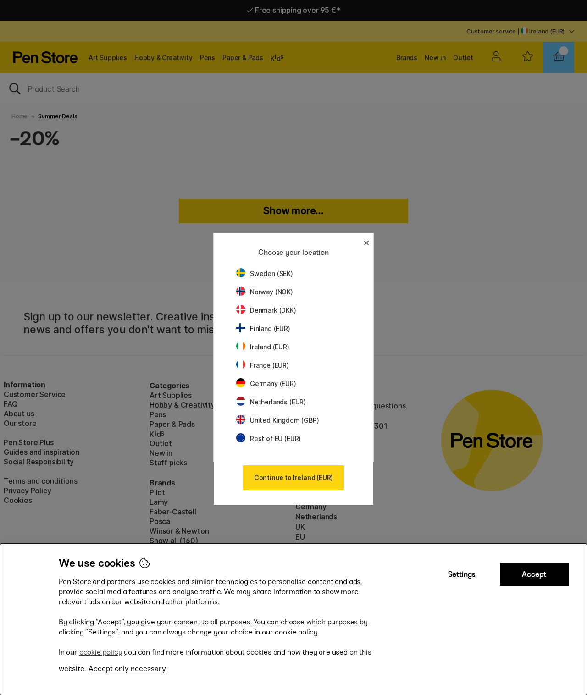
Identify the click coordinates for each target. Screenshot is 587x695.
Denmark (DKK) (273, 310)
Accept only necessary (127, 668)
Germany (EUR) (273, 383)
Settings (462, 574)
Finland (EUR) (270, 328)
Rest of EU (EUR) (275, 438)
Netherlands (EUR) (278, 402)
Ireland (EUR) (269, 347)
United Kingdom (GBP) (284, 420)
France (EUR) (269, 365)
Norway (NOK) (271, 292)
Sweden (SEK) (271, 273)
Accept (534, 574)
